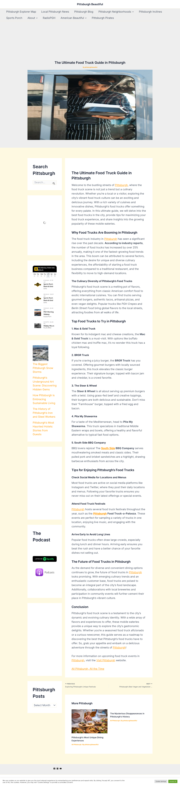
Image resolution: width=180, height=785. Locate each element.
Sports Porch (14, 17)
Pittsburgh (121, 185)
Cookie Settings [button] (161, 781)
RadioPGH (49, 17)
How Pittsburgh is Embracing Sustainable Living (44, 399)
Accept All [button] (173, 781)
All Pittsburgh (76, 744)
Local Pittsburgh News (55, 11)
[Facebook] (54, 769)
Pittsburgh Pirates (103, 17)
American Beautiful (72, 17)
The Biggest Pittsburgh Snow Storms (43, 367)
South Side (108, 448)
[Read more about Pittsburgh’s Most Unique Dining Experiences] (90, 721)
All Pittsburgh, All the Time (88, 668)
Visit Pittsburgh (105, 660)
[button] (132, 12)
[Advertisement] (90, 44)
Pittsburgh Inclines (150, 11)
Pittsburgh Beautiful (90, 4)
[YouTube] (61, 769)
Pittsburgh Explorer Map (21, 11)
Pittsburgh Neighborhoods (114, 11)
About (31, 17)
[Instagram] (57, 769)
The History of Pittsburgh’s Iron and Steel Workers (44, 412)
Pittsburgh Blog (83, 11)
